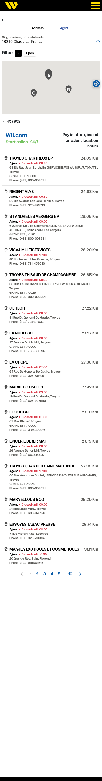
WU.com (16, 135)
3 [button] (44, 574)
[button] (78, 574)
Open (30, 53)
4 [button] (52, 574)
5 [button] (59, 574)
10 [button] (70, 574)
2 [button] (37, 574)
